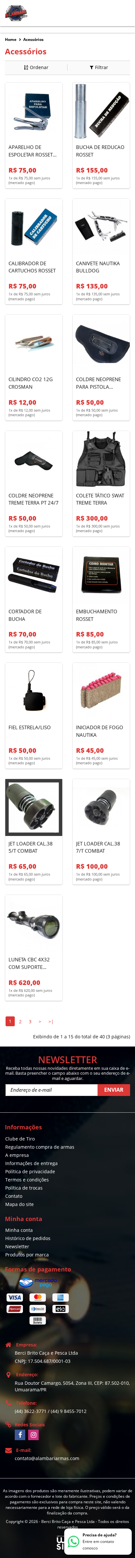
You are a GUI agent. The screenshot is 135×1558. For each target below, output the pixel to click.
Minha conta (19, 1230)
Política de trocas (24, 1188)
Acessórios (33, 39)
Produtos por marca (27, 1255)
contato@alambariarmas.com (47, 1458)
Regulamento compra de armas (39, 1147)
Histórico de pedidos (27, 1238)
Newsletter (17, 1246)
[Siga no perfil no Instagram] (33, 1435)
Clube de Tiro (20, 1139)
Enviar (114, 1089)
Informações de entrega (31, 1163)
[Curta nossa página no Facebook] (20, 1435)
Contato (13, 1196)
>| (51, 1021)
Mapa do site (19, 1204)
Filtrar (101, 67)
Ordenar (39, 67)
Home (10, 39)
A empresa (17, 1155)
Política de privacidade (30, 1171)
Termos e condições (27, 1180)
